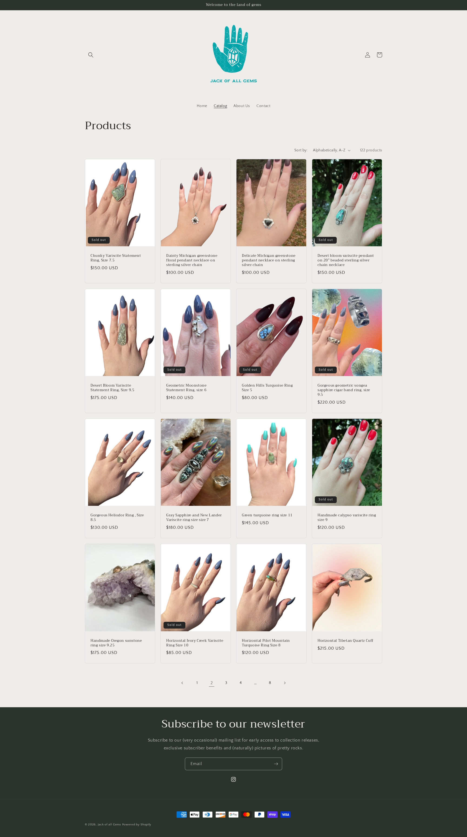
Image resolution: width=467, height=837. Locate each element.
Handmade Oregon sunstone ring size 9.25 (116, 643)
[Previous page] (182, 683)
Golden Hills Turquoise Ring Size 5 (267, 388)
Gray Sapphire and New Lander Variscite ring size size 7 (194, 517)
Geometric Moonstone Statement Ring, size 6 (186, 388)
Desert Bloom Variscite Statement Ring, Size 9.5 (112, 388)
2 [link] (212, 682)
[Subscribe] (276, 764)
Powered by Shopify (137, 824)
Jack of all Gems (109, 824)
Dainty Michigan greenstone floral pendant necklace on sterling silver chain (192, 260)
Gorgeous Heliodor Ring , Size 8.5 (117, 517)
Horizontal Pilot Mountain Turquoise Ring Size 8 (266, 643)
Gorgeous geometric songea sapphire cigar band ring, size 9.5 (344, 390)
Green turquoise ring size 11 (267, 515)
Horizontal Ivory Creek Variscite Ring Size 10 (194, 643)
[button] (91, 55)
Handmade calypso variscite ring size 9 (347, 517)
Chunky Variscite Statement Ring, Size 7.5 (116, 258)
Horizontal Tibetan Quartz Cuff (345, 641)
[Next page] (285, 683)
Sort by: (301, 150)
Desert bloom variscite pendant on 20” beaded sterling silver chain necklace (346, 260)
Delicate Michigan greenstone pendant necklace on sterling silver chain (269, 260)
